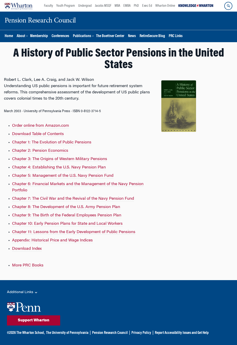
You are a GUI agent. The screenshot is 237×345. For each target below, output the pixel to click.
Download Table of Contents (38, 134)
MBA (117, 6)
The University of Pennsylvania (67, 333)
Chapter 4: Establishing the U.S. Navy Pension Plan (59, 167)
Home (9, 36)
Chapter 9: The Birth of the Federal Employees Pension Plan (66, 215)
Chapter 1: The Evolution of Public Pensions (51, 142)
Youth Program (65, 6)
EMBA (127, 6)
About (21, 36)
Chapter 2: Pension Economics (40, 151)
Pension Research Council (110, 333)
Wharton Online (165, 6)
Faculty (48, 6)
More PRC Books (28, 265)
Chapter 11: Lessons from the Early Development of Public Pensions (73, 232)
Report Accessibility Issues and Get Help (182, 333)
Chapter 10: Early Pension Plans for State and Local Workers (67, 224)
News (132, 36)
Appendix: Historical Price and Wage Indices (52, 240)
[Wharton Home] (18, 6)
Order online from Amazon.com (40, 126)
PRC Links (176, 36)
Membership (39, 36)
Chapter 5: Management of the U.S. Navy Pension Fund (62, 176)
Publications (82, 36)
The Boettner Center (110, 36)
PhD (136, 6)
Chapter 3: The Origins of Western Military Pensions (59, 159)
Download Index (27, 249)
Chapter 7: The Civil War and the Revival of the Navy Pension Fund (73, 199)
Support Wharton (33, 320)
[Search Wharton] (228, 6)
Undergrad (85, 6)
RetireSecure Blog (152, 36)
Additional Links (20, 292)
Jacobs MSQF (103, 6)
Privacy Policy (141, 333)
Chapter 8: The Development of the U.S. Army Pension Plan (66, 207)
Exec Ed (147, 6)
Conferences (60, 36)
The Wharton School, (30, 333)
